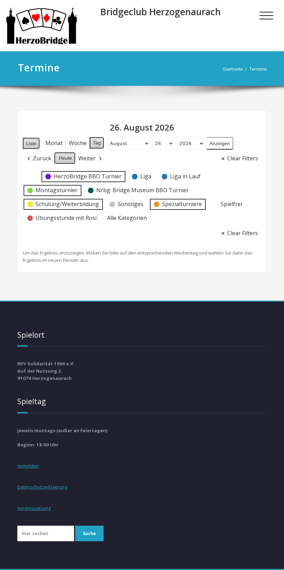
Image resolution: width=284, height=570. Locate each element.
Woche (78, 143)
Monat (54, 143)
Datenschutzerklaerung (42, 487)
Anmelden (28, 466)
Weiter (87, 158)
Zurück (42, 158)
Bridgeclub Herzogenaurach (160, 12)
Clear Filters (242, 158)
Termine (258, 69)
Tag (97, 142)
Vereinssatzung (34, 508)
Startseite (233, 69)
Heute (65, 158)
